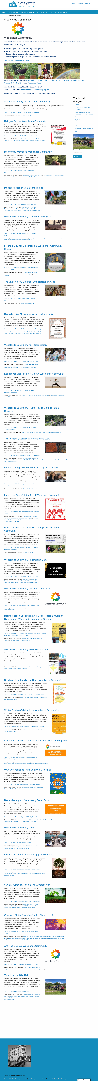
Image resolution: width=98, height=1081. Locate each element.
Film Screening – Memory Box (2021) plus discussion (31, 467)
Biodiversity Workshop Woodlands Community (28, 151)
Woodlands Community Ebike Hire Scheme (26, 649)
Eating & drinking (61, 12)
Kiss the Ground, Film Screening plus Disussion (28, 854)
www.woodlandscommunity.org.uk (16, 61)
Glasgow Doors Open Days (29, 608)
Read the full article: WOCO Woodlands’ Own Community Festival (22, 784)
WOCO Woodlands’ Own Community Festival (27, 769)
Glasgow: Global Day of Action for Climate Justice (29, 915)
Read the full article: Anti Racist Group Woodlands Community (21, 964)
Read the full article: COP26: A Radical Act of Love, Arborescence (22, 901)
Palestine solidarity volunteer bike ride (23, 187)
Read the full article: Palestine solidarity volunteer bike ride (20, 204)
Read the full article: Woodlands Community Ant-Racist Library (21, 361)
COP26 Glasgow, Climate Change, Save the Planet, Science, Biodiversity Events (27, 873)
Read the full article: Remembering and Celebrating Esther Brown (22, 817)
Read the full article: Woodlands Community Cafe (17, 842)
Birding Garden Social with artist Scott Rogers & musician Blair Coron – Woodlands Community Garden (33, 617)
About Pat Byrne (32, 1078)
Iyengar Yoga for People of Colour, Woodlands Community (34, 373)
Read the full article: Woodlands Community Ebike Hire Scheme (21, 664)
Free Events (19, 208)
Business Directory (28, 12)
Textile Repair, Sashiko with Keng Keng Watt (27, 438)
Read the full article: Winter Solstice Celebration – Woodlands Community (24, 726)
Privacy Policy (41, 1078)
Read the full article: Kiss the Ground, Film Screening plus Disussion (22, 869)
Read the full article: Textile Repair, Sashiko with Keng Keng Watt (21, 455)
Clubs (25, 967)
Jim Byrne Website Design (59, 1078)
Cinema (26, 238)
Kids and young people (18, 459)
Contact (80, 3)
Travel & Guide (13, 12)
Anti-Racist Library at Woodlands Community (27, 101)
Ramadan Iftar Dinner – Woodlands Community (28, 314)
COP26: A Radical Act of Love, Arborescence (27, 884)
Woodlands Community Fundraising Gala (25, 559)
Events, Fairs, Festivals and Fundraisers (29, 697)
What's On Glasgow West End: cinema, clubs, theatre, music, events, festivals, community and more (22, 520)
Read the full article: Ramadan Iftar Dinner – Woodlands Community (22, 329)
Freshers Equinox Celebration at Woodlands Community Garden (33, 247)
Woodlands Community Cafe (66, 80)
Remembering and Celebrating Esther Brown (27, 800)
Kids (76, 125)
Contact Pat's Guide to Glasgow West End (15, 1078)
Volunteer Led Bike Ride (16, 975)
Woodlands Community (26, 115)
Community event (25, 138)
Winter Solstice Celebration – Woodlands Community (31, 710)
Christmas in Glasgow (27, 729)
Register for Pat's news (78, 149)
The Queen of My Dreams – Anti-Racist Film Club (29, 281)
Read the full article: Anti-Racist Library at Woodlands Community (22, 112)
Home (4, 12)
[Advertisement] (37, 1019)
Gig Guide (77, 120)
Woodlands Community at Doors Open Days (27, 588)
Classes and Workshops (28, 175)
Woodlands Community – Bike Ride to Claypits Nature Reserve (31, 409)
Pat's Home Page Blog (15, 140)
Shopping (49, 12)
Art (75, 122)
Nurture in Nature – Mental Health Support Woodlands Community (32, 529)
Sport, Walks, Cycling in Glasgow (57, 395)
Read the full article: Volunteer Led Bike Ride (16, 991)
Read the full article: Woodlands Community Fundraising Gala (21, 576)
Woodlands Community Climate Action (40, 80)
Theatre (77, 117)
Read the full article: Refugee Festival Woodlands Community (21, 136)
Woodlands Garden (35, 83)
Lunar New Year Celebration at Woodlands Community (32, 495)
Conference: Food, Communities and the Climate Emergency (35, 740)
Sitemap (87, 3)
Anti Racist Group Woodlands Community (25, 945)
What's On (40, 12)
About (73, 3)
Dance (76, 131)
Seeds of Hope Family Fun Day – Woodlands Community (33, 680)
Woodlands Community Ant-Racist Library (25, 344)
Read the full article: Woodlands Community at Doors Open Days (21, 605)
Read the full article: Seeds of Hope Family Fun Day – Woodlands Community (25, 694)
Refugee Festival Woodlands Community (25, 121)
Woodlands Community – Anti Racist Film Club (28, 216)
